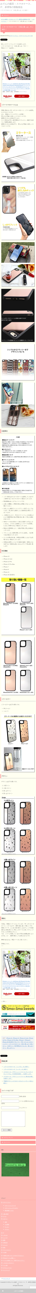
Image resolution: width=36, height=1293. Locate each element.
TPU (22, 1042)
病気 (4, 1247)
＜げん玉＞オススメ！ (8, 1263)
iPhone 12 (16, 1038)
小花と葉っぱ (25, 1044)
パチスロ (5, 1235)
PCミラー (17, 1042)
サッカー (7, 1227)
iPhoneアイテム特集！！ (9, 1258)
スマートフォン (13, 35)
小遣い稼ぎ (6, 1214)
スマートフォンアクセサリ (11, 1208)
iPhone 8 (27, 1040)
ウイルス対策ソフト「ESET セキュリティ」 (14, 1260)
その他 (4, 1252)
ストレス (5, 1245)
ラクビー (7, 1229)
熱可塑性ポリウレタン (20, 1046)
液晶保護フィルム (9, 1210)
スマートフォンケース (25, 35)
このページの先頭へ (19, 1291)
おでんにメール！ (7, 1267)
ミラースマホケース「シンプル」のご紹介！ (16, 1066)
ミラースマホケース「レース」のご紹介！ (16, 1069)
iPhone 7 (21, 1040)
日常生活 (5, 1242)
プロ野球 (7, 1224)
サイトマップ (6, 1270)
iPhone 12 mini (24, 1038)
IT (3, 1233)
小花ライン (10, 1046)
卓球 (6, 1222)
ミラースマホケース (14, 1044)
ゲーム (4, 1216)
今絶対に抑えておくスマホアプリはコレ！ (13, 1255)
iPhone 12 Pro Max (12, 1040)
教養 (4, 1240)
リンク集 (5, 1265)
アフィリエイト (7, 1250)
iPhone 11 (9, 1038)
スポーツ (5, 1219)
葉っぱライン (11, 1048)
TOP (15, 19)
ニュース (5, 1237)
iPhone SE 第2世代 (8, 1042)
